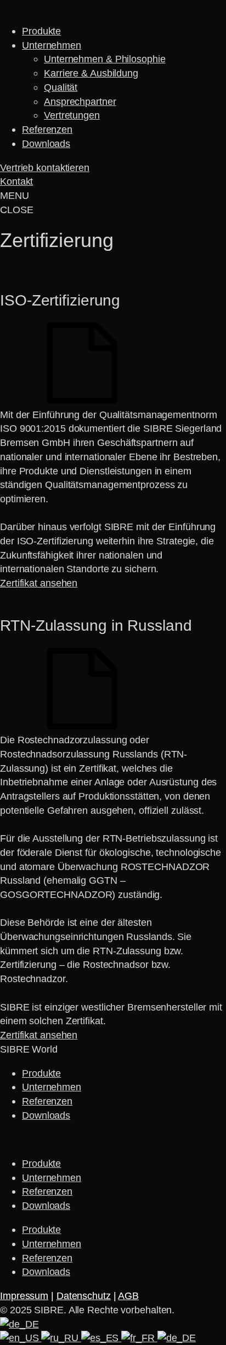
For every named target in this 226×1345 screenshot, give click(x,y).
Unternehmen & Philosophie (105, 58)
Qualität (60, 87)
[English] (20, 1337)
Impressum (24, 1295)
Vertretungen (72, 115)
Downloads (46, 143)
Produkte (41, 31)
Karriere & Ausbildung (91, 73)
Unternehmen (51, 45)
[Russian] (61, 1337)
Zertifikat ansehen (38, 583)
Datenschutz (83, 1295)
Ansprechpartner (80, 101)
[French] (139, 1337)
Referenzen (47, 129)
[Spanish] (101, 1337)
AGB (128, 1295)
